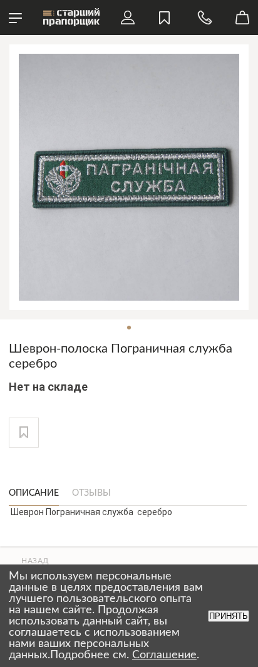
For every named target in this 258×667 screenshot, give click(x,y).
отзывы (91, 493)
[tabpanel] (129, 177)
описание (34, 493)
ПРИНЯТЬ (228, 616)
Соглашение (164, 655)
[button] (24, 433)
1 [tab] (129, 327)
